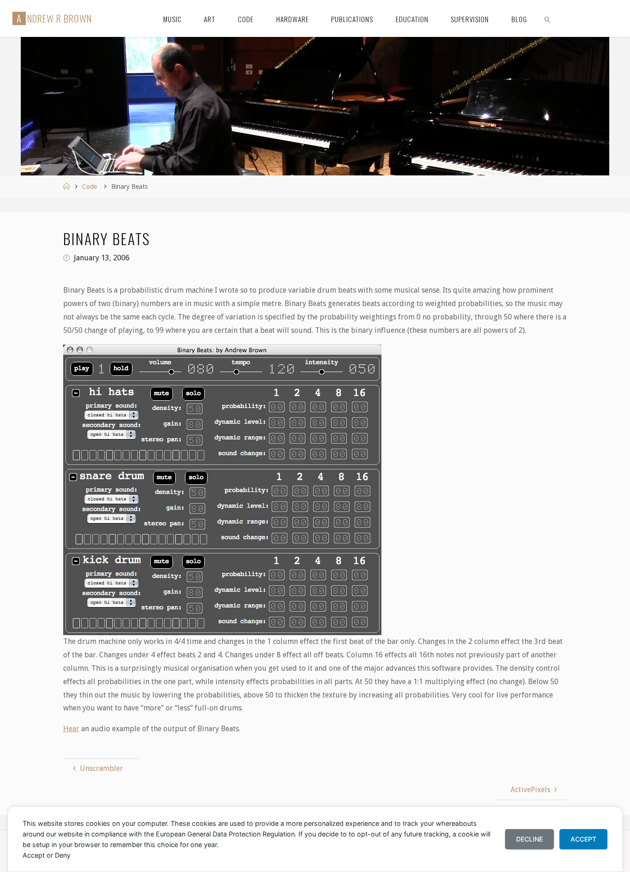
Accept (583, 839)
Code (89, 186)
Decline (529, 839)
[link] (547, 18)
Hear (71, 728)
